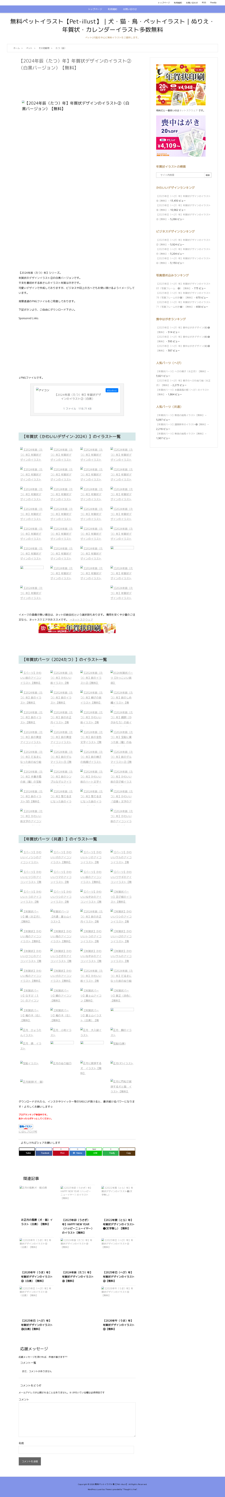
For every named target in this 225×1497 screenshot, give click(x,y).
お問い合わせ (192, 2)
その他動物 (44, 48)
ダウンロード (112, 390)
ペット (29, 48)
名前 (21, 1443)
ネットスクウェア (188, 110)
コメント (24, 1399)
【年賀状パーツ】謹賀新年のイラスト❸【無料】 (181, 424)
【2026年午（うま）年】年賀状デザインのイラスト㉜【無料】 (119, 1325)
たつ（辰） (61, 48)
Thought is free (129, 1489)
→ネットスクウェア (81, 619)
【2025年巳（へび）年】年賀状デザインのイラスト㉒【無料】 (119, 1277)
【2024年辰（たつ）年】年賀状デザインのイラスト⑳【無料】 (78, 1277)
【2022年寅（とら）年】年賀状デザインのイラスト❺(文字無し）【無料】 (119, 1224)
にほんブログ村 (28, 1131)
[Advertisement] (79, 80)
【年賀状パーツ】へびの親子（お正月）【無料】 (181, 371)
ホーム (16, 48)
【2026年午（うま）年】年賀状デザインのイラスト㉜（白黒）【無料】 (37, 1277)
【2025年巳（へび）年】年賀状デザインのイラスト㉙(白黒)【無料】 (37, 1325)
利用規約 (178, 2)
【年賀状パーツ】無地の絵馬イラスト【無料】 (180, 415)
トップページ (164, 2)
